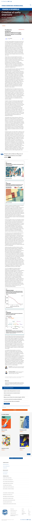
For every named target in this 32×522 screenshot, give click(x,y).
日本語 (29, 513)
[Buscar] (30, 5)
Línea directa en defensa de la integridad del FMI (14, 515)
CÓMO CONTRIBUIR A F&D (6, 466)
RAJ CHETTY (4, 17)
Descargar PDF (21, 29)
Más (28, 454)
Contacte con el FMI (13, 513)
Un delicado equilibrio (7, 395)
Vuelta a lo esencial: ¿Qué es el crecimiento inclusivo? (12, 393)
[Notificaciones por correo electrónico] (11, 1)
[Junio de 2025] (24, 440)
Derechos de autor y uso (13, 510)
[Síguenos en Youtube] (8, 1)
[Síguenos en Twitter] (20, 519)
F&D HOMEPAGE (6, 403)
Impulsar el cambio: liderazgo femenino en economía (12, 391)
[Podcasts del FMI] (9, 1)
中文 (28, 510)
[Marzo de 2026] (6, 422)
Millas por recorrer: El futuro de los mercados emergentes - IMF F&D (14, 397)
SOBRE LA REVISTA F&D (5, 464)
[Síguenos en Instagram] (5, 1)
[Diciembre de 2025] (24, 422)
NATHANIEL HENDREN (11, 17)
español (3, 25)
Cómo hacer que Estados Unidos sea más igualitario (12, 401)
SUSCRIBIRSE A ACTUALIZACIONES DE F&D (16, 458)
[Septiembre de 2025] (6, 440)
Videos (22, 510)
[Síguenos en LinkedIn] (4, 1)
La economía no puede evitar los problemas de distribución (13, 399)
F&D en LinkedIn (5, 473)
